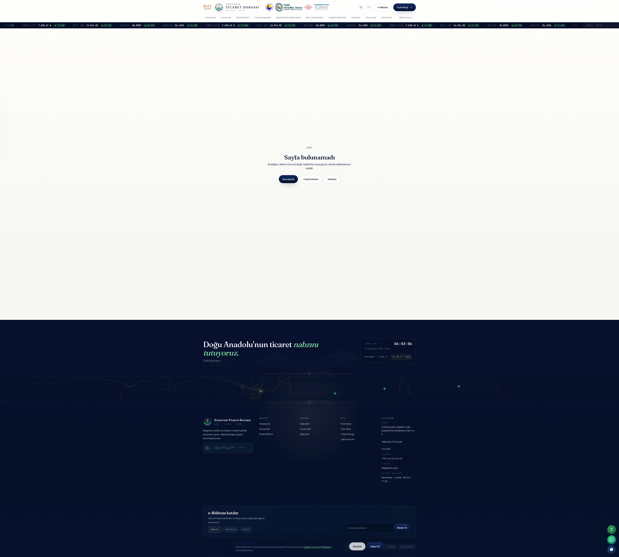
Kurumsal (264, 428)
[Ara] (361, 7)
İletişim (332, 179)
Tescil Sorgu (347, 434)
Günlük (215, 529)
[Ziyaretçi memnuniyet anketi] (611, 529)
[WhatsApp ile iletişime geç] (611, 539)
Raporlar (304, 434)
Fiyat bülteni (311, 179)
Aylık (246, 529)
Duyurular (305, 428)
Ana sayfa (288, 179)
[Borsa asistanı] (611, 549)
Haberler (305, 423)
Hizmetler (346, 423)
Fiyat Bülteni (266, 434)
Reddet (357, 546)
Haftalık (231, 529)
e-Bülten (383, 7)
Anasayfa (264, 423)
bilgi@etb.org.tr (390, 467)
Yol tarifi (386, 448)
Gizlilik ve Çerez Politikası (317, 546)
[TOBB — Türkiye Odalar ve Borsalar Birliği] (269, 7)
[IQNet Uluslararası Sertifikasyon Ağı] (321, 7)
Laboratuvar (347, 439)
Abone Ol (402, 527)
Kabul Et (375, 546)
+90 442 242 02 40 (392, 458)
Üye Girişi (402, 7)
